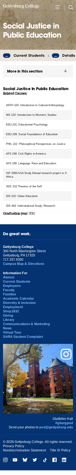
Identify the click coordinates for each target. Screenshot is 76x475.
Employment (13, 307)
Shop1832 (11, 311)
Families (9, 294)
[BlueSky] (24, 460)
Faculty (9, 290)
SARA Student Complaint (23, 336)
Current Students (28, 55)
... (6, 55)
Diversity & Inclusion (19, 302)
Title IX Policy (60, 450)
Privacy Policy (13, 446)
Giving (8, 315)
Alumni (8, 277)
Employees (12, 286)
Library (8, 319)
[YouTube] (15, 460)
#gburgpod (64, 423)
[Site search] (71, 7)
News (7, 328)
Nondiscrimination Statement (24, 450)
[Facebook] (54, 460)
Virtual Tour (12, 332)
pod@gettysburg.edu (56, 427)
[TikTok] (44, 460)
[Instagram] (5, 460)
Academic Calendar (18, 298)
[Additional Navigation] (57, 7)
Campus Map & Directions (23, 263)
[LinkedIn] (64, 460)
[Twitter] (34, 460)
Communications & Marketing (26, 324)
